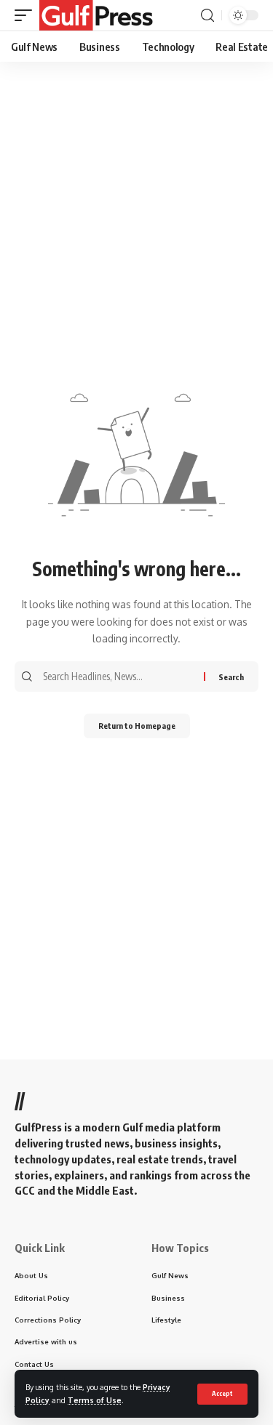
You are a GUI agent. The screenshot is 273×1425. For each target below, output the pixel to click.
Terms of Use (95, 1400)
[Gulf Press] (96, 15)
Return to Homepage (136, 725)
